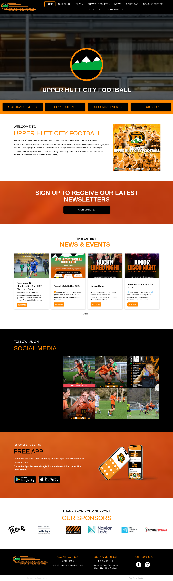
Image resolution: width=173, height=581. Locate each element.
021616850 (68, 561)
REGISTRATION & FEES (22, 107)
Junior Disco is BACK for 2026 (140, 286)
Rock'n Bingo (97, 286)
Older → (86, 313)
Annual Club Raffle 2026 (67, 286)
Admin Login (137, 578)
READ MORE (22, 304)
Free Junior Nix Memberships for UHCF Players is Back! (29, 286)
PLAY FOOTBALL (65, 107)
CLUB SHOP (150, 107)
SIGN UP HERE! (86, 209)
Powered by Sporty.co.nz (37, 578)
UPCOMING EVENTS (108, 107)
